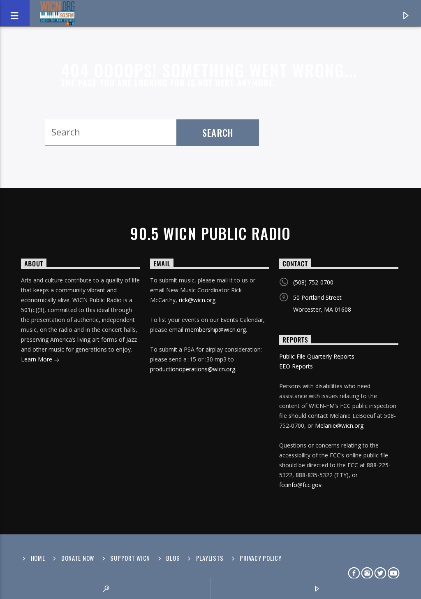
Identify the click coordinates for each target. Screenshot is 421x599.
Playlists (210, 558)
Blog (173, 558)
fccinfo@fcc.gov (300, 485)
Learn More (37, 359)
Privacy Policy (260, 558)
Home (38, 558)
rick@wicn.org (197, 300)
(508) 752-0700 (313, 282)
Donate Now (77, 558)
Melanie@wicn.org (339, 425)
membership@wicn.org (215, 329)
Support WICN (130, 558)
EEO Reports (296, 366)
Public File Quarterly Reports (316, 356)
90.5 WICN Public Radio (210, 233)
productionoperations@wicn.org (192, 369)
